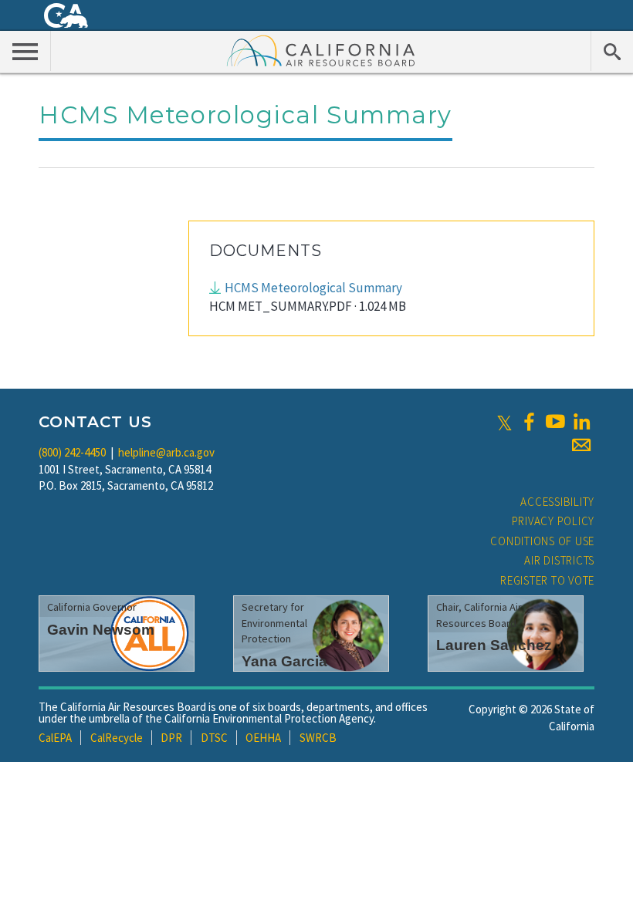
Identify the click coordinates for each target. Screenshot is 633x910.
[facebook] (529, 422)
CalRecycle (116, 737)
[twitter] (504, 422)
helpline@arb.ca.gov (166, 452)
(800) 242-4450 (72, 452)
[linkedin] (581, 422)
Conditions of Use (542, 541)
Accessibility (557, 501)
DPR (171, 737)
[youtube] (555, 422)
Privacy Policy (553, 521)
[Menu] (25, 51)
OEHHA (263, 737)
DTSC (214, 737)
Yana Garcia (284, 661)
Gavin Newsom (100, 630)
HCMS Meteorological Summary (313, 287)
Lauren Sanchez (494, 645)
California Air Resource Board (321, 50)
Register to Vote (547, 580)
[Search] (612, 51)
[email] (581, 445)
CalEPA (55, 737)
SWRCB (318, 737)
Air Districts (559, 560)
